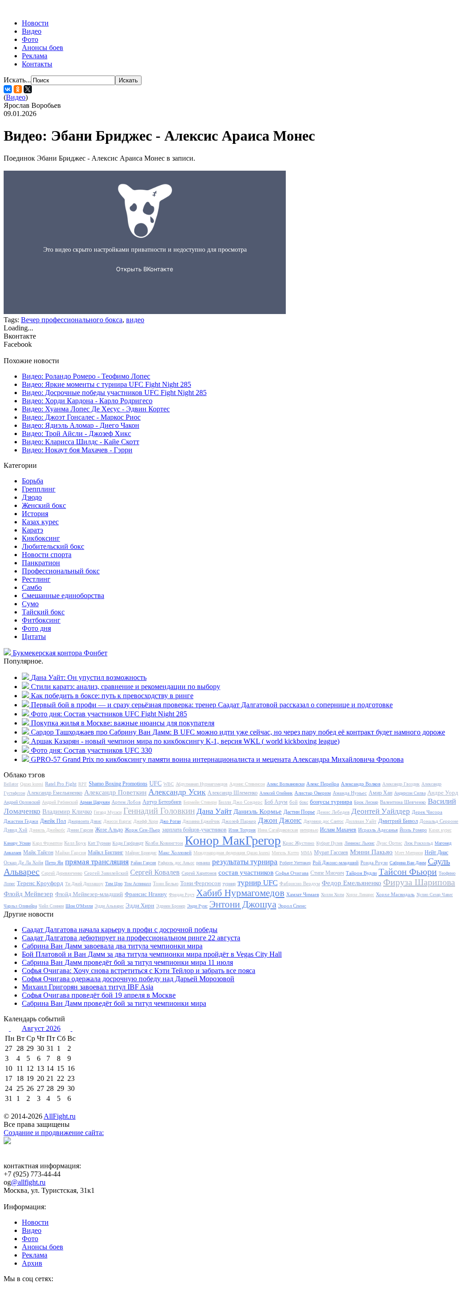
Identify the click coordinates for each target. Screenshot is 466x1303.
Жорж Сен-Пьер (142, 829)
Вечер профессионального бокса (71, 320)
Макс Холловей (175, 852)
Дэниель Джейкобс (47, 829)
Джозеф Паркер (239, 821)
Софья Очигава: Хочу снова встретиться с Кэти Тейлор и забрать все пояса (138, 970)
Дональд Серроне (439, 821)
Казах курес (40, 522)
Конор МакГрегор (233, 840)
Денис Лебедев (333, 812)
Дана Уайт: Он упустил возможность (89, 677)
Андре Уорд (442, 792)
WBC (168, 783)
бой (293, 802)
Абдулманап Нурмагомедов (202, 783)
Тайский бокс (43, 612)
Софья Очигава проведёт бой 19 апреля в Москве (99, 995)
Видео (31, 31)
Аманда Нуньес (350, 793)
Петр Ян (54, 862)
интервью (309, 829)
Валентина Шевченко (403, 802)
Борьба (32, 481)
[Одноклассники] (18, 89)
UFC (155, 783)
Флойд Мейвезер (28, 893)
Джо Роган (170, 821)
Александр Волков (360, 783)
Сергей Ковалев (155, 872)
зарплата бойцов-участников (194, 829)
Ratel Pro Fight (60, 783)
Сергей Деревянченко (61, 873)
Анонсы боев (42, 47)
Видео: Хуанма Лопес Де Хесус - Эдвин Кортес (96, 409)
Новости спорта (46, 554)
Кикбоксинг (41, 538)
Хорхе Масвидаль (395, 894)
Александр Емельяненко (54, 793)
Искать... (17, 80)
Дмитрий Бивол (398, 820)
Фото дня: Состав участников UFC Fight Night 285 (109, 714)
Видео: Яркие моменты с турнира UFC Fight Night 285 (106, 384)
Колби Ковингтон (164, 843)
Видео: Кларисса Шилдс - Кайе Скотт (80, 442)
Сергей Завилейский (106, 873)
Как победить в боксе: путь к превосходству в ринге (112, 696)
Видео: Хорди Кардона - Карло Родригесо (87, 401)
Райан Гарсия (143, 862)
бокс (303, 802)
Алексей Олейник (276, 793)
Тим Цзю (113, 883)
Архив (32, 1263)
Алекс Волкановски (285, 783)
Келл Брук (75, 843)
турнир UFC (258, 882)
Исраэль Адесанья (378, 829)
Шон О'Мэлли (79, 905)
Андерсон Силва (409, 793)
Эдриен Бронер (170, 905)
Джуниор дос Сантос (324, 821)
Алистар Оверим (312, 793)
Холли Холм (332, 894)
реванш (203, 862)
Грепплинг (39, 489)
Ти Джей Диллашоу (84, 883)
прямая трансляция (97, 861)
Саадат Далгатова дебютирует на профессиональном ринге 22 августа (131, 938)
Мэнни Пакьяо (371, 852)
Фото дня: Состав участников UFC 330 (91, 750)
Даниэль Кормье (257, 811)
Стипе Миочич (327, 873)
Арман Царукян (95, 802)
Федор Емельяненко (351, 883)
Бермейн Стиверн (200, 802)
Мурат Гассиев (331, 852)
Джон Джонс (280, 820)
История (35, 513)
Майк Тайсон (38, 852)
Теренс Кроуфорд (40, 883)
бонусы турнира (331, 801)
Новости (35, 23)
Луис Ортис (389, 843)
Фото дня (36, 628)
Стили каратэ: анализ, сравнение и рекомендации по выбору (125, 686)
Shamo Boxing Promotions (118, 784)
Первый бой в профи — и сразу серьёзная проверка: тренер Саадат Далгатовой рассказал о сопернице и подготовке (212, 705)
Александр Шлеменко (233, 793)
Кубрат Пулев (329, 843)
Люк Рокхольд (418, 843)
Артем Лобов (126, 802)
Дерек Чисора (427, 812)
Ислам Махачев (338, 829)
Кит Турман (99, 843)
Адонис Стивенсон (247, 783)
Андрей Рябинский (60, 802)
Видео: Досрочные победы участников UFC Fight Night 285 (114, 392)
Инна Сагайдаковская (278, 829)
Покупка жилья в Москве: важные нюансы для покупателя (122, 723)
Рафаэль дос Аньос (176, 862)
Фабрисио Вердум (299, 883)
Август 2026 (41, 1028)
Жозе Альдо (109, 829)
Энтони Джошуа (242, 904)
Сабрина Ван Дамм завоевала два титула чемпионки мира (112, 946)
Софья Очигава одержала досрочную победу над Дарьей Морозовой (128, 979)
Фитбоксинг (41, 620)
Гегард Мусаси (108, 812)
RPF (82, 783)
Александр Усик (177, 791)
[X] (28, 89)
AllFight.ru (60, 1116)
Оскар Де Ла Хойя (23, 862)
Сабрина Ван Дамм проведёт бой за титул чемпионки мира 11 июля (127, 962)
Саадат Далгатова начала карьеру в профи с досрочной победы (120, 929)
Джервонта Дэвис (84, 821)
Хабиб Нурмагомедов (240, 892)
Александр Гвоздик (401, 783)
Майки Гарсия (70, 852)
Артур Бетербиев (162, 802)
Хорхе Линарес (360, 894)
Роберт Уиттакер (295, 862)
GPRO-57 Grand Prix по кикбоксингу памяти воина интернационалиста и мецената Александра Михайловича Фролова (217, 759)
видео (135, 320)
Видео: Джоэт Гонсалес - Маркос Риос (81, 417)
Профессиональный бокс (61, 571)
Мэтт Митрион (409, 852)
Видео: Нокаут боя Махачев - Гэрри (77, 450)
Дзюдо (32, 497)
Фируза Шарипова (419, 882)
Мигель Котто (285, 852)
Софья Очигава (292, 873)
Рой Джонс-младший (336, 862)
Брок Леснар (366, 802)
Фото (30, 39)
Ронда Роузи (374, 862)
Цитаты (34, 636)
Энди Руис (197, 905)
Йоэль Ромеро (413, 829)
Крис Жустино (298, 843)
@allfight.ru (28, 1182)
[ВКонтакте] (8, 89)
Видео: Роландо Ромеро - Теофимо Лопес (86, 376)
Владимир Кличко (67, 811)
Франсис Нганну (146, 894)
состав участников (246, 872)
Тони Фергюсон (200, 883)
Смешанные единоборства (63, 595)
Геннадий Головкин (159, 811)
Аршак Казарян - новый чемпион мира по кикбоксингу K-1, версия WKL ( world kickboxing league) (185, 741)
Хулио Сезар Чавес (434, 894)
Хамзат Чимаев (302, 894)
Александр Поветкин (115, 792)
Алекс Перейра (322, 783)
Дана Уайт (214, 811)
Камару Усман (17, 843)
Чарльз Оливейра (20, 905)
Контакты (37, 64)
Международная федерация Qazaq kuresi (231, 852)
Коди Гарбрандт (127, 843)
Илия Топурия (242, 829)
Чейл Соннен (51, 905)
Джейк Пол (53, 821)
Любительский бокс (53, 546)
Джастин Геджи (21, 821)
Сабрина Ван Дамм (408, 862)
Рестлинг (36, 579)
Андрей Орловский (22, 802)
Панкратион (41, 563)
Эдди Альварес (109, 905)
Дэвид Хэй (15, 829)
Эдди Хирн (140, 905)
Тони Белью (165, 883)
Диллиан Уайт (360, 821)
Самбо (32, 587)
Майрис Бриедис (141, 852)
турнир (229, 883)
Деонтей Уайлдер (380, 811)
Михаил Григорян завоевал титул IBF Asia (87, 987)
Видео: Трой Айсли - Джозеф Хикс (76, 433)
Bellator (11, 783)
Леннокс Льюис (359, 843)
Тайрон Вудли (361, 873)
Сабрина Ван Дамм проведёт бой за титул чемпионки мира (114, 1003)
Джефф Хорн (145, 821)
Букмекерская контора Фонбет (60, 653)
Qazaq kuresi (31, 783)
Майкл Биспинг (105, 852)
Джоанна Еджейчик (201, 821)
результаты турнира (245, 861)
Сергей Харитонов (199, 873)
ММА (306, 852)
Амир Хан (380, 793)
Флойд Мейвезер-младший (89, 894)
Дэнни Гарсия (80, 829)
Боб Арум (276, 802)
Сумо (30, 604)
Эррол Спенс (292, 905)
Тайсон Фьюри (408, 872)
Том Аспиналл (137, 883)
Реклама (34, 56)
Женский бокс (44, 505)
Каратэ (32, 530)
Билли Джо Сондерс (240, 802)
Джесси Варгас (117, 821)
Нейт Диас (436, 852)
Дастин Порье (299, 812)
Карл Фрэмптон (47, 843)
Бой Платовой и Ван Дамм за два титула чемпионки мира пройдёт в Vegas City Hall (152, 954)
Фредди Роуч (181, 894)
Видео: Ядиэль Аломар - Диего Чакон (80, 425)
